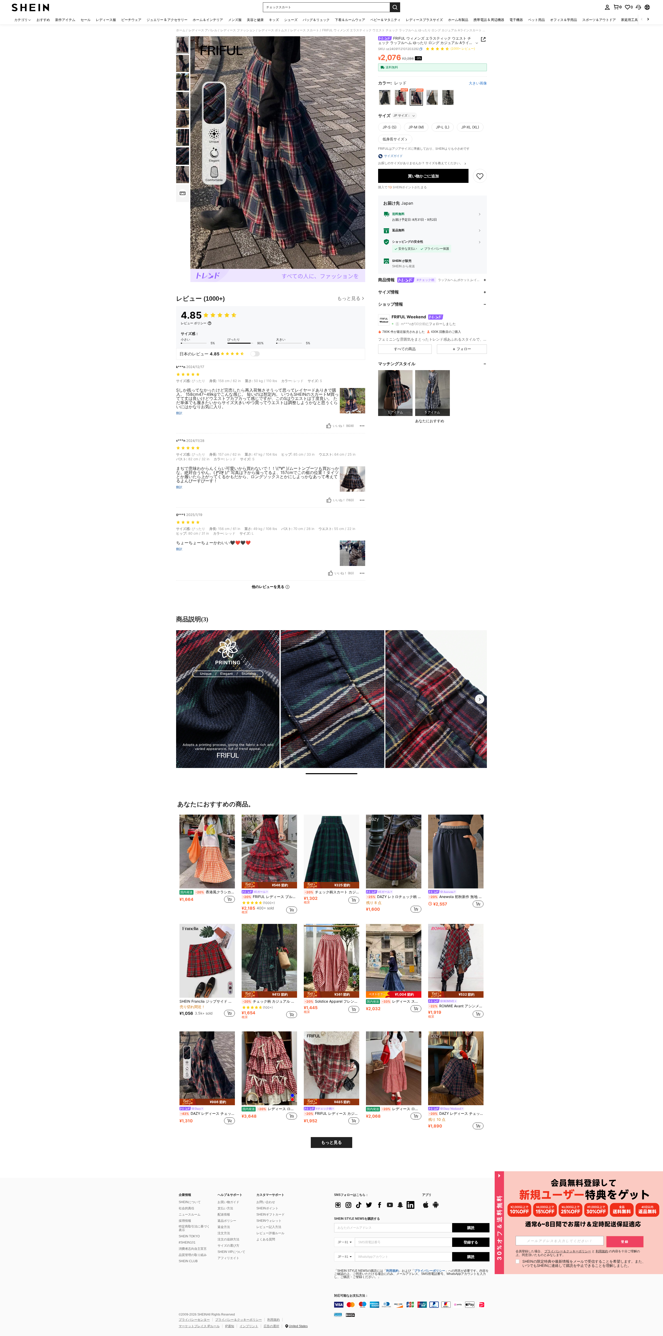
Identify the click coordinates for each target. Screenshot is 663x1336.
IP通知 (229, 1326)
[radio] (384, 97)
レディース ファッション (237, 30)
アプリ (426, 1195)
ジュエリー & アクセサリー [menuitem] (167, 20)
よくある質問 (265, 1239)
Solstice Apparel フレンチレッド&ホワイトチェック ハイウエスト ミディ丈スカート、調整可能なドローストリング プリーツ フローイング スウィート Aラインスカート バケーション (332, 1001)
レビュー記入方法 (268, 1227)
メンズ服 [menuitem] (235, 20)
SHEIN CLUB (188, 1261)
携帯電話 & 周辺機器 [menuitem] (488, 20)
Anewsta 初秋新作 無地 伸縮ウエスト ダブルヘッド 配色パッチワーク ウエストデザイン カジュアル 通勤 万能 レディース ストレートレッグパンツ (456, 897)
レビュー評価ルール (270, 1233)
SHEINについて (190, 1202)
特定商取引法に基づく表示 (194, 1228)
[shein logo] (30, 7)
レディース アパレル (203, 30)
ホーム (180, 30)
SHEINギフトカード (270, 1214)
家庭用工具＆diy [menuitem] (633, 20)
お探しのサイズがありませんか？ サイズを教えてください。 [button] (421, 163)
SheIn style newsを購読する (357, 1218)
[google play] (435, 1207)
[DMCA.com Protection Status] (350, 1315)
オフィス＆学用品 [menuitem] (563, 20)
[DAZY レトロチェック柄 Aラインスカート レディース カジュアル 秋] (393, 851)
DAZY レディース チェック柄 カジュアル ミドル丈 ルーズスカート (456, 1113)
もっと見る (331, 1142)
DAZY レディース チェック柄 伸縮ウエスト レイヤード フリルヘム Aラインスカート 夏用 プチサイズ (208, 1113)
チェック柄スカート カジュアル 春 (332, 892)
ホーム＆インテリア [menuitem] (208, 20)
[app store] (425, 1207)
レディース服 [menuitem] (106, 20)
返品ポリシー (227, 1221)
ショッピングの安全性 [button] (407, 242)
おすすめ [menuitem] (43, 20)
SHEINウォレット (269, 1221)
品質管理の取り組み (193, 1255)
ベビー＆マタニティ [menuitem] (385, 20)
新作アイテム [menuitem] (65, 20)
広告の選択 (271, 1326)
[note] (269, 885)
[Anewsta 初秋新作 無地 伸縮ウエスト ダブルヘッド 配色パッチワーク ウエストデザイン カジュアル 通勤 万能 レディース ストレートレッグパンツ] (456, 851)
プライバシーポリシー (429, 1271)
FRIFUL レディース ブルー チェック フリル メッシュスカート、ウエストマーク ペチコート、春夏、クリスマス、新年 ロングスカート (270, 897)
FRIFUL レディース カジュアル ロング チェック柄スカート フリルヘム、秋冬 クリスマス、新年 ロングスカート (332, 1113)
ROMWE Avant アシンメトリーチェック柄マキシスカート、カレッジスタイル (456, 1006)
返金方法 (224, 1227)
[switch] (255, 353)
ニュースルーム (189, 1214)
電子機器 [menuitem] (516, 20)
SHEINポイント (267, 1208)
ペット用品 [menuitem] (536, 20)
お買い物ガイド (228, 1202)
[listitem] (395, 393)
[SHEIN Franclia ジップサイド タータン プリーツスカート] (207, 961)
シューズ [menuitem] (291, 20)
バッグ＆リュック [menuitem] (316, 20)
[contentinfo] (411, 1305)
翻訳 (179, 413)
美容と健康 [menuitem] (255, 20)
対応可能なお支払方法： (351, 1295)
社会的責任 (186, 1208)
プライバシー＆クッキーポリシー (238, 1319)
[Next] (479, 699)
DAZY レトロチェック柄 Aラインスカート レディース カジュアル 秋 (394, 897)
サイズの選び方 (228, 1245)
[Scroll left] (642, 20)
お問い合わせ (265, 1202)
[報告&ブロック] (362, 426)
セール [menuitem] (86, 20)
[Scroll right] (648, 20)
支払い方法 (225, 1208)
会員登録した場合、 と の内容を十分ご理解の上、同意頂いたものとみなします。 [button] (578, 1253)
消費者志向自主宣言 (193, 1249)
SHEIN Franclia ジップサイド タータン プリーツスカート (207, 1001)
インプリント (249, 1326)
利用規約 (392, 1271)
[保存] (480, 176)
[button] (638, 7)
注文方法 (224, 1233)
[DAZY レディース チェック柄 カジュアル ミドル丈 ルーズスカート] (456, 1068)
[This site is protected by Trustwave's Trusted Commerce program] (338, 1315)
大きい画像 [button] (478, 83)
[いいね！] (329, 426)
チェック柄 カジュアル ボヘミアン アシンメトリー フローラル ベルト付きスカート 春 (270, 1001)
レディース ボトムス (272, 30)
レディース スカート (304, 30)
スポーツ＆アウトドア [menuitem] (599, 20)
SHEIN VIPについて (231, 1252)
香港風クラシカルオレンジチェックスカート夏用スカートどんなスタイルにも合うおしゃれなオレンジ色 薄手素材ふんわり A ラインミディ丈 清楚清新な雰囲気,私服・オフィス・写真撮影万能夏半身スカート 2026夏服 (207, 892)
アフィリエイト (228, 1258)
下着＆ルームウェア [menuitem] (350, 20)
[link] (617, 7)
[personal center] (607, 7)
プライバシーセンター (194, 1319)
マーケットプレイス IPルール (199, 1326)
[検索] (395, 7)
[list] (375, 1205)
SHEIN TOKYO (189, 1236)
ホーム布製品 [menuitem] (458, 20)
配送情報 (224, 1214)
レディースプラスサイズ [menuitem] (424, 20)
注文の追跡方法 (228, 1239)
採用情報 (185, 1221)
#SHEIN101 (187, 1242)
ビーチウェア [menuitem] (131, 20)
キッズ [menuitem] (274, 20)
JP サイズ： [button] (401, 116)
